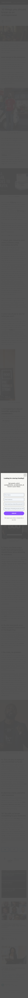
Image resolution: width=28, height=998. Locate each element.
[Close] (25, 475)
